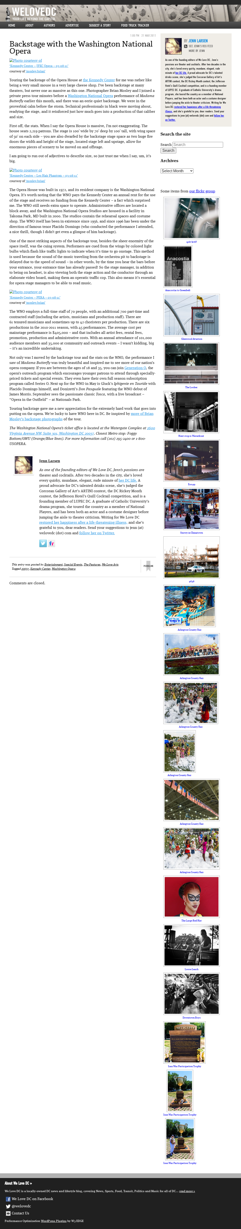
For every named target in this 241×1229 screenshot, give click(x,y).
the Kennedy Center (99, 80)
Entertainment (53, 564)
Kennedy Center (40, 568)
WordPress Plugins (54, 1221)
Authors (49, 25)
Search (166, 145)
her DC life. (128, 481)
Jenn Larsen (49, 461)
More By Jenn (197, 51)
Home (11, 25)
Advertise (72, 25)
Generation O (135, 368)
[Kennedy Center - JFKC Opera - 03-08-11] (25, 61)
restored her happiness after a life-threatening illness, (83, 523)
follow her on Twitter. (97, 533)
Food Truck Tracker (135, 25)
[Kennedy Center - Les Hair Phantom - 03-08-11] (25, 170)
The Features (92, 564)
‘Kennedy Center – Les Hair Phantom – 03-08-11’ (43, 175)
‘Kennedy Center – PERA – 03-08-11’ (34, 297)
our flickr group (202, 191)
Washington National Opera (90, 96)
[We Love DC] (123, 14)
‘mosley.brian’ (35, 71)
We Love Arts (110, 564)
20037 (25, 568)
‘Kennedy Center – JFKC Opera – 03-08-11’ (38, 66)
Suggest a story (100, 25)
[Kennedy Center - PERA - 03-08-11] (25, 292)
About (29, 25)
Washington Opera (64, 568)
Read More (186, 1191)
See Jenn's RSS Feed (201, 46)
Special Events (73, 564)
